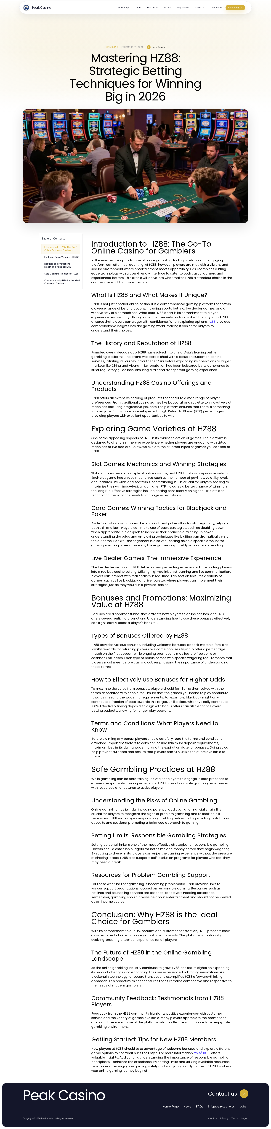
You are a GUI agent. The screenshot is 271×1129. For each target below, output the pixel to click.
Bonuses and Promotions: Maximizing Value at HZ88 (57, 265)
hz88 (211, 321)
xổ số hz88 (202, 1053)
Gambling (112, 47)
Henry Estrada (158, 47)
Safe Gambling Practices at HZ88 (61, 273)
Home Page (170, 1106)
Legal (244, 1118)
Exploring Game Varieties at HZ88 (61, 257)
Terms (234, 1118)
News (187, 1106)
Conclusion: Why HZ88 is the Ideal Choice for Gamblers (62, 282)
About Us (212, 1118)
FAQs (199, 1106)
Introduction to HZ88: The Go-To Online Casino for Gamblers (61, 248)
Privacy (224, 1118)
